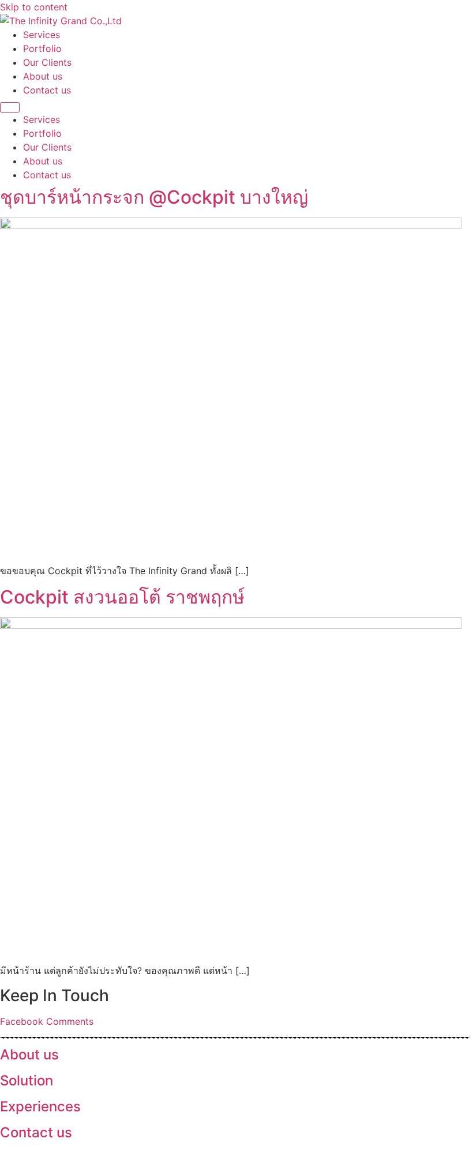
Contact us (47, 90)
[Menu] (10, 107)
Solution (26, 1080)
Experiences (40, 1106)
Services (41, 34)
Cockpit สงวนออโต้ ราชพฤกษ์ (122, 597)
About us (42, 76)
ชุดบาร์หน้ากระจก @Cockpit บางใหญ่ (154, 197)
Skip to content (33, 7)
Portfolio (42, 48)
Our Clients (47, 62)
